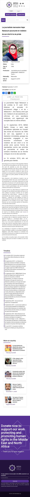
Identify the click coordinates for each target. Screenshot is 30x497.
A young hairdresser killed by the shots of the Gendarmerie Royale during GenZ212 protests (19, 348)
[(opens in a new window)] (20, 4)
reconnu (25, 212)
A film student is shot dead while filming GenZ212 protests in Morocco (18, 361)
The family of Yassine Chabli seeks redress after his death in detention (18, 400)
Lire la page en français (15, 98)
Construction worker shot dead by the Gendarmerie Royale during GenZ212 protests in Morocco (19, 374)
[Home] (12, 4)
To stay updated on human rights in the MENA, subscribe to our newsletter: (15, 474)
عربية (18, 11)
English (11, 11)
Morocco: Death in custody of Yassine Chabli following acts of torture (18, 387)
